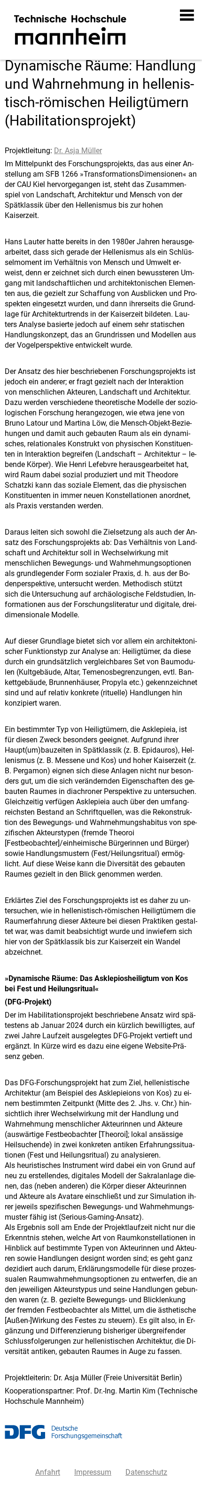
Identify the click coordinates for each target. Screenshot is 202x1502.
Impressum (92, 1472)
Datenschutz (146, 1472)
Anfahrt (47, 1472)
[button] (187, 15)
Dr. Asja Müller (78, 150)
